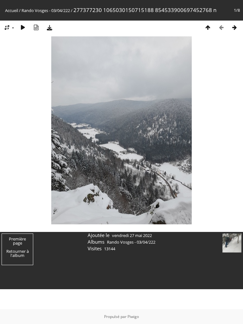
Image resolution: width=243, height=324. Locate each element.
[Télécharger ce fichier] (49, 27)
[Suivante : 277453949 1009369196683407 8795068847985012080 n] (234, 27)
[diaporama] (22, 27)
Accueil (11, 10)
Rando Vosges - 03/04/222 (46, 10)
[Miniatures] (208, 27)
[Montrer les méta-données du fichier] (36, 27)
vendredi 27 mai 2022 (132, 235)
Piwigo (133, 316)
